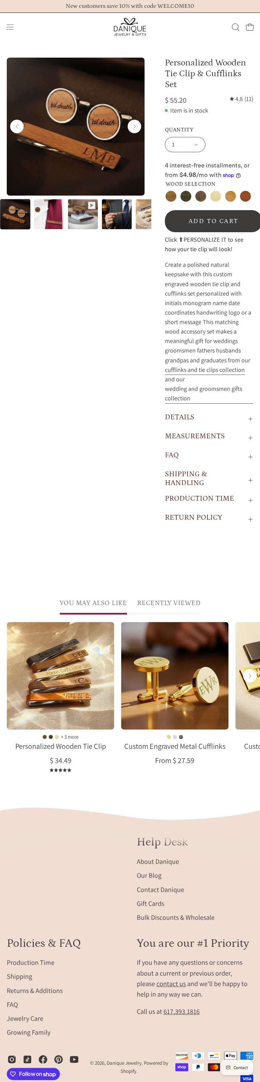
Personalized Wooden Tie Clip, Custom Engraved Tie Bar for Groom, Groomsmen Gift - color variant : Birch (57, 737)
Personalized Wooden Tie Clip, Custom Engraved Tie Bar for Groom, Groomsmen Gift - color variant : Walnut (45, 737)
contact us (171, 983)
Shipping (19, 976)
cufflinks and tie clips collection (205, 370)
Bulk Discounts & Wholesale (176, 917)
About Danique (158, 861)
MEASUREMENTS (195, 436)
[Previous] (17, 126)
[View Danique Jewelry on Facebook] (43, 1059)
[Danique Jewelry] (130, 27)
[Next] (134, 126)
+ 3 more (70, 737)
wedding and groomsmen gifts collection (203, 393)
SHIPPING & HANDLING (186, 478)
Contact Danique (160, 889)
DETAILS (179, 417)
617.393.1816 (182, 1011)
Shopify (128, 1071)
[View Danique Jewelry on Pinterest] (58, 1059)
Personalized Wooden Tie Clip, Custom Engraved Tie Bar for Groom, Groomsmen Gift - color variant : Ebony (51, 737)
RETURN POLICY (193, 517)
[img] (241, 99)
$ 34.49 (60, 760)
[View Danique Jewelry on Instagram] (12, 1059)
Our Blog (149, 875)
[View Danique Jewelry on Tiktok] (27, 1059)
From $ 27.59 (174, 760)
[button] (235, 27)
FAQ (172, 455)
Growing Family (28, 1032)
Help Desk (162, 842)
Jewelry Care (25, 1018)
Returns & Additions (35, 990)
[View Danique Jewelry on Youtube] (74, 1059)
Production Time (31, 962)
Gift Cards (150, 903)
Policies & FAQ (44, 943)
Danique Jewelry (124, 1063)
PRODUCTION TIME (199, 498)
